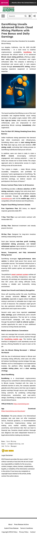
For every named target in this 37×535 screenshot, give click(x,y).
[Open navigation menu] (3, 16)
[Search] (25, 16)
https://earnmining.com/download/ (13, 411)
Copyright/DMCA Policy (9, 532)
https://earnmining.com (21, 404)
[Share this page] (34, 16)
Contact (32, 532)
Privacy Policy (23, 532)
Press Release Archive (21, 524)
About (10, 524)
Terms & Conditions (26, 528)
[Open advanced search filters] (30, 16)
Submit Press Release (11, 528)
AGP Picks (4, 3)
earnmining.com (6, 198)
